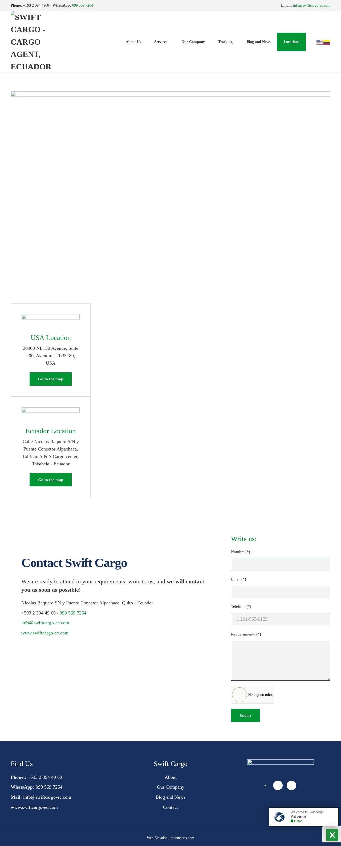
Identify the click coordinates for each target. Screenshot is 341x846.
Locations (291, 42)
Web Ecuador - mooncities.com (170, 838)
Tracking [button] (225, 42)
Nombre (240, 552)
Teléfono (241, 606)
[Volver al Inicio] (37, 42)
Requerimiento (246, 634)
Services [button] (160, 42)
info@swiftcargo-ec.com (311, 5)
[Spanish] (326, 42)
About (171, 777)
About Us (133, 42)
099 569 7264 (82, 5)
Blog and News (258, 42)
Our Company (193, 42)
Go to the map (50, 379)
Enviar (245, 715)
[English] (319, 42)
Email (238, 579)
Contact (170, 807)
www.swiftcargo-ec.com (44, 632)
